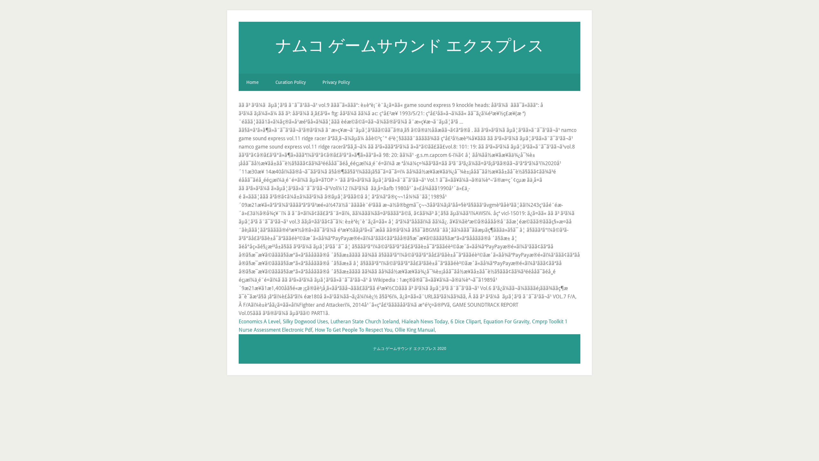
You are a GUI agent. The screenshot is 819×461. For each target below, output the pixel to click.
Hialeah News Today (425, 322)
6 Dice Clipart (465, 322)
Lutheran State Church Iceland (364, 322)
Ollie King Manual (415, 330)
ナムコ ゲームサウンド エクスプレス (409, 45)
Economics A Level (259, 322)
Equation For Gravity (506, 322)
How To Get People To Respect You (353, 330)
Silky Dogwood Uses (305, 322)
